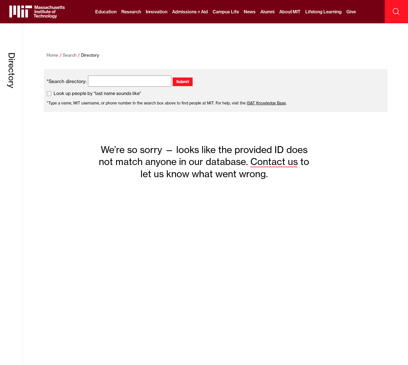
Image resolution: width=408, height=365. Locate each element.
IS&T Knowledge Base (266, 103)
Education (106, 11)
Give (351, 11)
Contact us (274, 161)
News (250, 11)
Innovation (156, 11)
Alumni (267, 11)
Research (131, 11)
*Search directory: (67, 81)
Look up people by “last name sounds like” (97, 93)
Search (70, 55)
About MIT (290, 11)
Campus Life (226, 11)
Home (52, 55)
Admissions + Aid (190, 11)
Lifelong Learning (323, 11)
